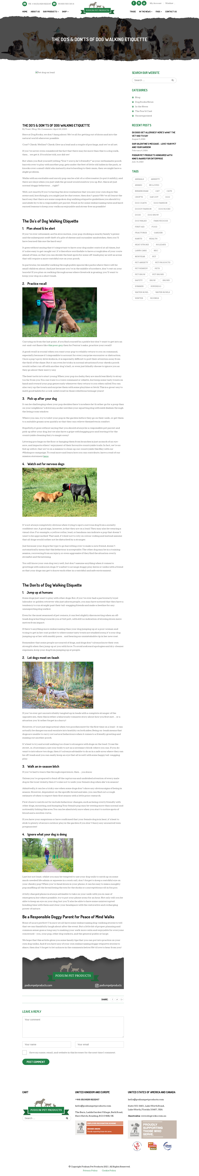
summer (139, 286)
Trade (133, 11)
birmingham (141, 191)
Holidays (161, 245)
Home (24, 11)
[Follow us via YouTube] (144, 3)
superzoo (156, 286)
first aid (140, 227)
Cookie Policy (109, 1170)
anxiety (155, 179)
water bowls (162, 292)
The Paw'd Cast (143, 111)
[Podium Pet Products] (97, 7)
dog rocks (164, 209)
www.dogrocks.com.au (153, 1115)
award (138, 185)
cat (157, 191)
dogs (138, 215)
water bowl (141, 292)
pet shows (158, 274)
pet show (140, 274)
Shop (64, 11)
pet (154, 256)
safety (139, 280)
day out (154, 197)
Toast (28, 129)
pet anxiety (141, 262)
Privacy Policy (90, 1170)
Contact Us (171, 11)
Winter (139, 298)
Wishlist (169, 3)
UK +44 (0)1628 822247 (39, 4)
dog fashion (160, 203)
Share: (104, 999)
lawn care (141, 250)
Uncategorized (143, 115)
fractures (141, 233)
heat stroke (142, 245)
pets (157, 268)
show (153, 280)
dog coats (141, 203)
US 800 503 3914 (66, 4)
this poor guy (55, 345)
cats (169, 191)
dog (167, 197)
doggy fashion (143, 209)
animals (139, 179)
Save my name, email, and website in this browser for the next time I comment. (72, 1052)
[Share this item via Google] (122, 999)
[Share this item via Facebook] (112, 999)
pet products (162, 262)
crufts (139, 197)
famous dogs (161, 221)
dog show (153, 215)
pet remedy (141, 268)
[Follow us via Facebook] (133, 3)
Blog (34, 129)
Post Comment (36, 1062)
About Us (35, 11)
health (153, 239)
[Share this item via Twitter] (117, 999)
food (154, 227)
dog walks (141, 221)
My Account (156, 3)
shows (166, 280)
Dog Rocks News (144, 102)
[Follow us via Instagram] (139, 3)
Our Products (50, 11)
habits (138, 239)
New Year (140, 256)
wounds (154, 298)
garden (158, 233)
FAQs (158, 11)
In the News (145, 11)
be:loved (154, 185)
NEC (156, 250)
